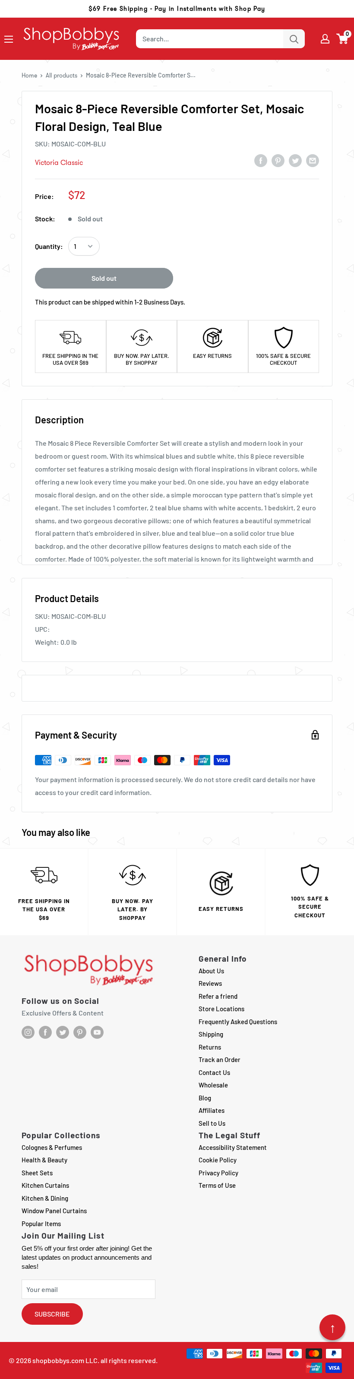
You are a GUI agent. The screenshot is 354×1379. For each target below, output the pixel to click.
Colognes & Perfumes (52, 1147)
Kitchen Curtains (45, 1185)
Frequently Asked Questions (238, 1021)
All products (61, 75)
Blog (205, 1098)
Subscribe (52, 1314)
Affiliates (211, 1110)
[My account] (325, 38)
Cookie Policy (218, 1160)
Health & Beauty (44, 1160)
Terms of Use (217, 1185)
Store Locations (221, 1009)
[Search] (294, 38)
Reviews (210, 983)
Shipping (211, 1034)
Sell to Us (212, 1123)
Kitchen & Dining (45, 1198)
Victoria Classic (59, 163)
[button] (342, 39)
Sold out (104, 278)
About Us (211, 971)
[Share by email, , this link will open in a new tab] (312, 160)
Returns (210, 1047)
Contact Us (214, 1072)
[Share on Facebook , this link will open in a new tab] (260, 160)
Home (29, 75)
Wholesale (213, 1085)
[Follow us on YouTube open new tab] (97, 1032)
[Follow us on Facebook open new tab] (45, 1032)
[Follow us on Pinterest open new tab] (79, 1032)
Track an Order (219, 1059)
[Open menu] (8, 39)
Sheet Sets (37, 1173)
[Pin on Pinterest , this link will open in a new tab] (278, 160)
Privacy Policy (218, 1173)
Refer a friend (218, 996)
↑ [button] (332, 1327)
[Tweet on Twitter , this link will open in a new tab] (295, 160)
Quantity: (49, 246)
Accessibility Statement (233, 1147)
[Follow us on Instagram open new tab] (28, 1032)
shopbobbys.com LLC (65, 1360)
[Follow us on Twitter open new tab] (62, 1032)
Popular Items (41, 1223)
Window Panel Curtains (54, 1210)
